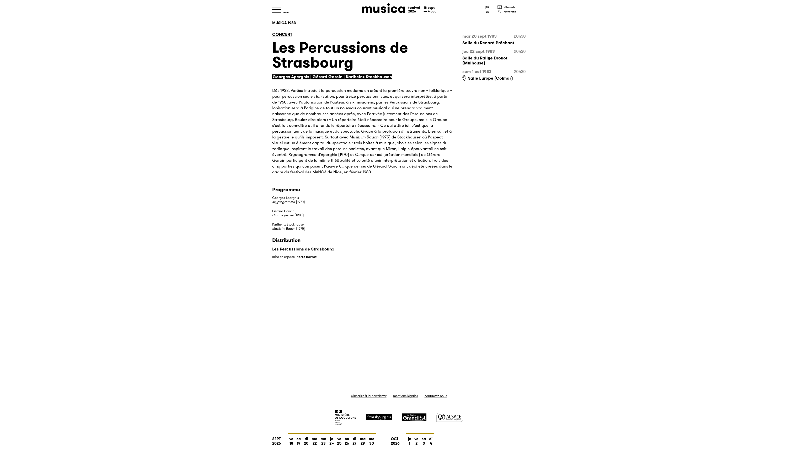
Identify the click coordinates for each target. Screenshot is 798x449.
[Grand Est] (414, 417)
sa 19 (299, 441)
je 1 (409, 441)
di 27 (354, 441)
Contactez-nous (436, 395)
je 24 (331, 441)
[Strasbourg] (379, 417)
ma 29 (363, 441)
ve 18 (291, 441)
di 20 (306, 441)
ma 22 (314, 441)
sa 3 (424, 441)
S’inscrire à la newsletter (369, 395)
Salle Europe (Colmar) (490, 78)
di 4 (430, 441)
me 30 (371, 441)
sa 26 (347, 441)
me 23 (323, 441)
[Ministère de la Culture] (345, 417)
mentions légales (405, 395)
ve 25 (339, 441)
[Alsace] (449, 417)
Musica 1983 (284, 23)
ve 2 (416, 441)
